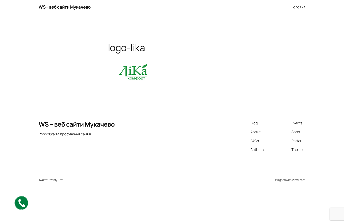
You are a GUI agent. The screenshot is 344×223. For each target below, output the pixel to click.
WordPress (298, 180)
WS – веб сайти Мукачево (65, 7)
